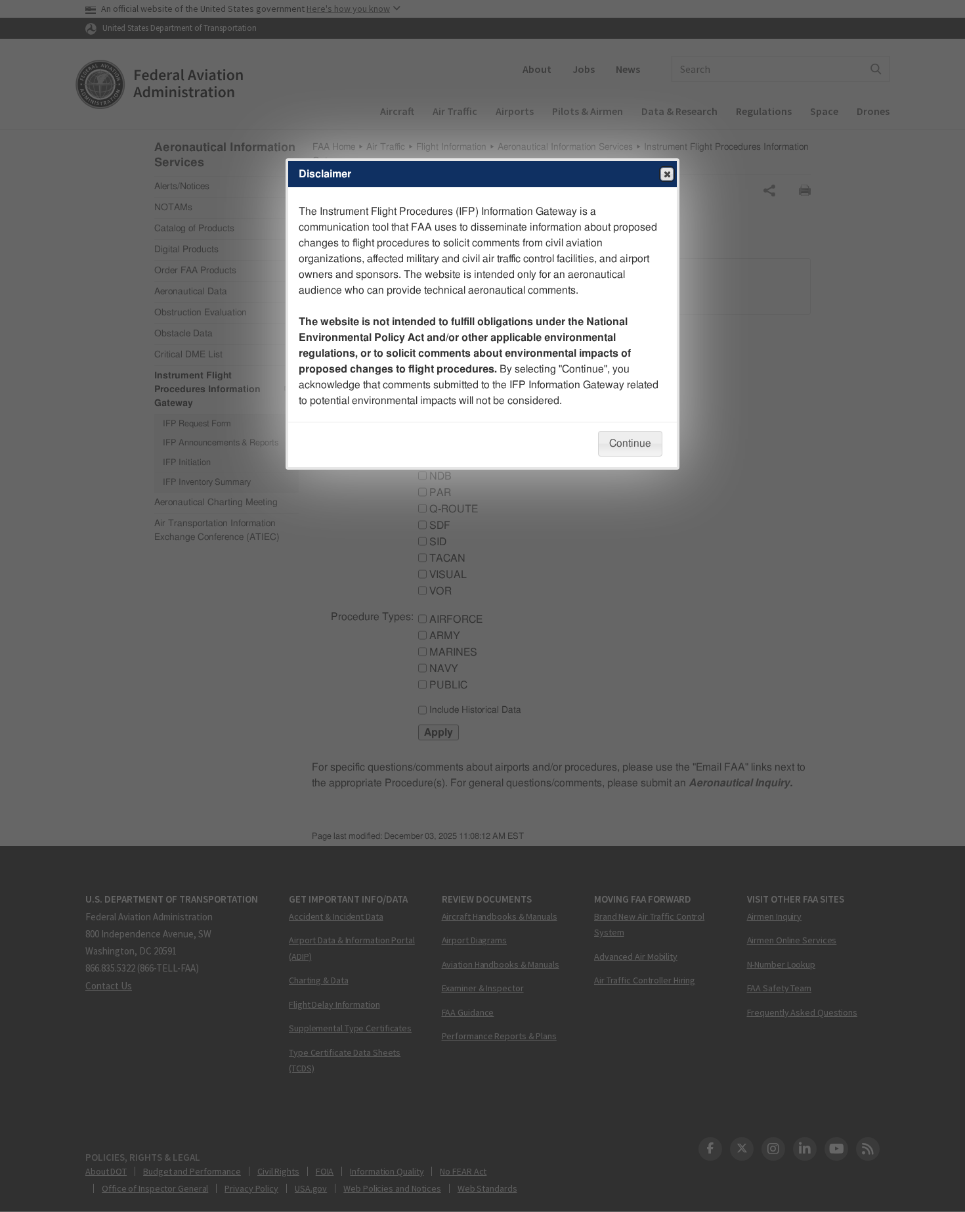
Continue (630, 443)
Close (667, 174)
